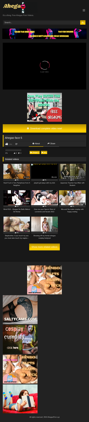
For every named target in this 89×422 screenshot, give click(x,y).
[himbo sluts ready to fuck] (44, 294)
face (45, 152)
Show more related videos (44, 247)
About (37, 144)
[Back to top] (81, 415)
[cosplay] (44, 121)
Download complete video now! (46, 128)
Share (52, 144)
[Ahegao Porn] (44, 8)
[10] (20, 323)
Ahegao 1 (36, 152)
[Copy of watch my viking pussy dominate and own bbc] (44, 38)
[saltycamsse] (20, 413)
